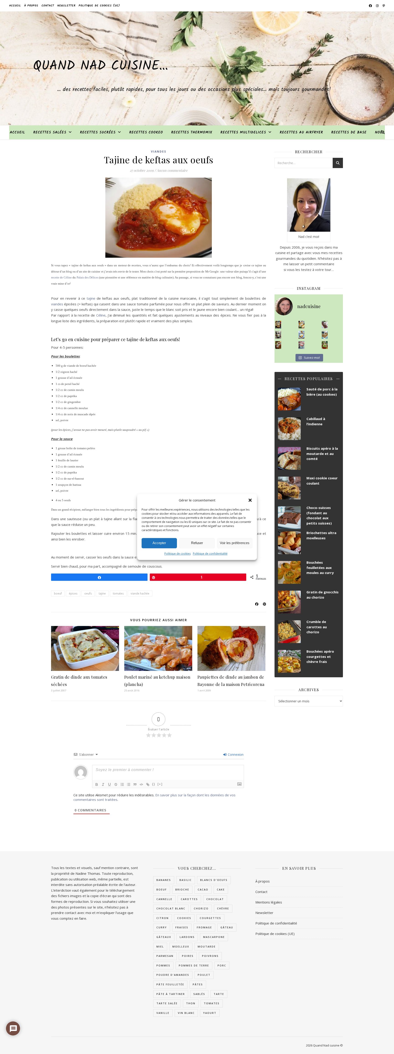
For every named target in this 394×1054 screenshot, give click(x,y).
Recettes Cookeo (146, 132)
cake (221, 889)
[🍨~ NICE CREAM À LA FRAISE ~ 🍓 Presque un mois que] (301, 345)
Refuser (197, 543)
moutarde (207, 946)
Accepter (159, 543)
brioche (182, 889)
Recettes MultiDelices (243, 132)
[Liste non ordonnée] (128, 784)
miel (160, 946)
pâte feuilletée (170, 984)
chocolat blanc (170, 908)
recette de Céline (61, 277)
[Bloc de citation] (135, 784)
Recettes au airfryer (301, 132)
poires (188, 956)
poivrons (210, 956)
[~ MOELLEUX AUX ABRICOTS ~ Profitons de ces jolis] (278, 325)
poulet (204, 974)
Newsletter (66, 5)
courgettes (210, 918)
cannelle (164, 899)
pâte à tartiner (170, 994)
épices (73, 593)
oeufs (88, 593)
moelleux (180, 946)
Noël (379, 132)
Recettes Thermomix (191, 132)
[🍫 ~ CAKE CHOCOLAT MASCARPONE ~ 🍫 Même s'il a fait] (325, 325)
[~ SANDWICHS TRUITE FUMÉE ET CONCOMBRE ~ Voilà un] (325, 345)
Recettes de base (349, 132)
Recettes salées (49, 132)
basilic (185, 880)
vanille (162, 1013)
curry (161, 927)
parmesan (165, 956)
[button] (250, 500)
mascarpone (214, 937)
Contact (47, 5)
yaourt (209, 1013)
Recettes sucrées (98, 132)
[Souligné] (109, 784)
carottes (189, 899)
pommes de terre (194, 965)
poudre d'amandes (172, 974)
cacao (203, 889)
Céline (101, 315)
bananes (163, 880)
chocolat (215, 899)
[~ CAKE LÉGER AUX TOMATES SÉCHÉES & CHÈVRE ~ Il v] (301, 325)
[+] (160, 784)
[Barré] (116, 784)
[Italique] (103, 784)
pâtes (198, 984)
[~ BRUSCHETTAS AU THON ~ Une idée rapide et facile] (278, 345)
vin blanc (186, 1013)
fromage (204, 927)
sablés (199, 994)
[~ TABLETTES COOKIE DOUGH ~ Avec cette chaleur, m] (325, 335)
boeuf (58, 593)
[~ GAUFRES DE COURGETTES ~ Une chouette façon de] (301, 335)
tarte (219, 994)
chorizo (201, 908)
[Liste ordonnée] (122, 784)
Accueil (15, 5)
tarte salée (167, 1003)
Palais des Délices (87, 277)
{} (153, 784)
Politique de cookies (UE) (99, 5)
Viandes (158, 151)
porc (222, 965)
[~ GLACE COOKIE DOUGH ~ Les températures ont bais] (278, 335)
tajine (91, 298)
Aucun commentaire (172, 170)
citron (162, 918)
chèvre (223, 908)
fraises (181, 927)
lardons (187, 937)
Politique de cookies (177, 554)
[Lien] (148, 784)
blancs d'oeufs (214, 880)
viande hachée (140, 593)
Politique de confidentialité (210, 554)
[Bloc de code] (141, 784)
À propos (31, 5)
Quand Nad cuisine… (100, 66)
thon (190, 1003)
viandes (57, 304)
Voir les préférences (234, 543)
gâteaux (163, 937)
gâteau (226, 927)
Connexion (235, 754)
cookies (184, 918)
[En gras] (96, 784)
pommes (163, 965)
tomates (118, 593)
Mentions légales (268, 902)
